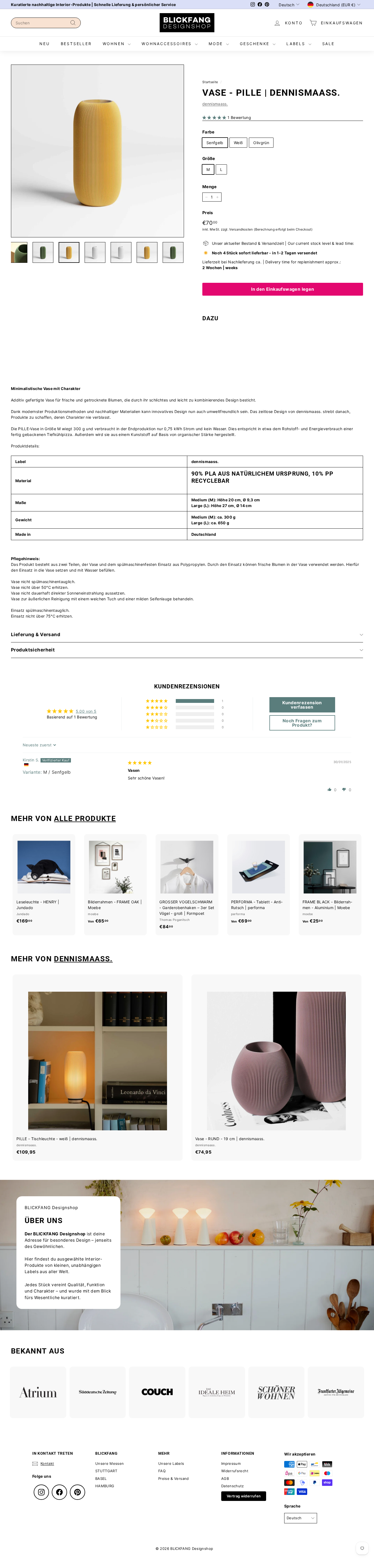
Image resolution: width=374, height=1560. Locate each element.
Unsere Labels (171, 1463)
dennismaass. (215, 103)
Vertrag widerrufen (244, 1496)
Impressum (231, 1463)
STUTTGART (106, 1471)
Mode (217, 43)
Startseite (210, 82)
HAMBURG (104, 1486)
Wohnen (115, 43)
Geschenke (255, 43)
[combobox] (46, 23)
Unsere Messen (109, 1463)
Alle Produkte (85, 818)
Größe (208, 158)
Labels (296, 43)
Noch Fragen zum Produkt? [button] (302, 723)
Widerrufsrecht (234, 1471)
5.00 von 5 (86, 711)
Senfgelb (214, 142)
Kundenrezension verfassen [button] (302, 705)
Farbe (208, 132)
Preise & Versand (173, 1478)
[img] (140, 762)
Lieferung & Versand (35, 634)
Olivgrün (261, 142)
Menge (209, 186)
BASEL (101, 1478)
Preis (207, 212)
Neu (44, 43)
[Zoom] (97, 151)
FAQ (162, 1471)
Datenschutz (232, 1486)
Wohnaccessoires (168, 43)
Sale (328, 43)
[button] (215, 117)
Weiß (238, 142)
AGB (225, 1478)
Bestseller (76, 43)
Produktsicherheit (33, 650)
